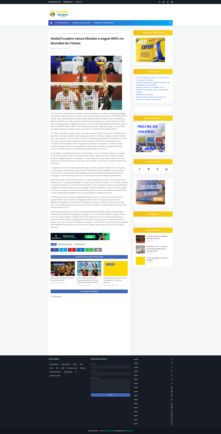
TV (76, 372)
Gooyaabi (129, 431)
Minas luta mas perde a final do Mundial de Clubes (62, 279)
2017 (153, 395)
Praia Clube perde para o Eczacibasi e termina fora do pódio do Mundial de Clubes (88, 280)
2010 (153, 424)
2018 (153, 391)
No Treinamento (55, 372)
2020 (153, 383)
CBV (81, 364)
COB (51, 368)
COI (57, 368)
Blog (74, 364)
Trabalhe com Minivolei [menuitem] (103, 23)
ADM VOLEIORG (57, 48)
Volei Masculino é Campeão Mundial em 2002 (157, 237)
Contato (78, 2)
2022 (153, 375)
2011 (153, 420)
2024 (153, 367)
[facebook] (159, 2)
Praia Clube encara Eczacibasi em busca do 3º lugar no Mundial (115, 280)
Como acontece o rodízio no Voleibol (157, 259)
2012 (153, 416)
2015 (153, 404)
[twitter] (163, 2)
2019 (153, 387)
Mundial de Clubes (65, 244)
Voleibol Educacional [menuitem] (81, 23)
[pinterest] (171, 2)
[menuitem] (51, 23)
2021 (153, 379)
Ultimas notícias (54, 2)
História (83, 368)
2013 (153, 412)
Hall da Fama (72, 368)
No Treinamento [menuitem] (62, 23)
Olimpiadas (68, 372)
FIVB (62, 368)
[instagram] (167, 2)
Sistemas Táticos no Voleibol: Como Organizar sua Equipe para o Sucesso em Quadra (152, 89)
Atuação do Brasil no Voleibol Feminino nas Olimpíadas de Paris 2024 (153, 83)
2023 (153, 371)
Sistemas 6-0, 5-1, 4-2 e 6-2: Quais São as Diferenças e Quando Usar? (157, 248)
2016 (153, 399)
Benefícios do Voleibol (144, 94)
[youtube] (166, 169)
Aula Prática (54, 364)
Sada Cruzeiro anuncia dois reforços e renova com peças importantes (151, 98)
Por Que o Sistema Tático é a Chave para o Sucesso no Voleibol (152, 79)
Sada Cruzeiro (67, 33)
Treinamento (68, 2)
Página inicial (55, 33)
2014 (153, 408)
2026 (153, 359)
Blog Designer (108, 431)
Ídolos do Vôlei (55, 376)
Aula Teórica (65, 364)
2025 (153, 363)
